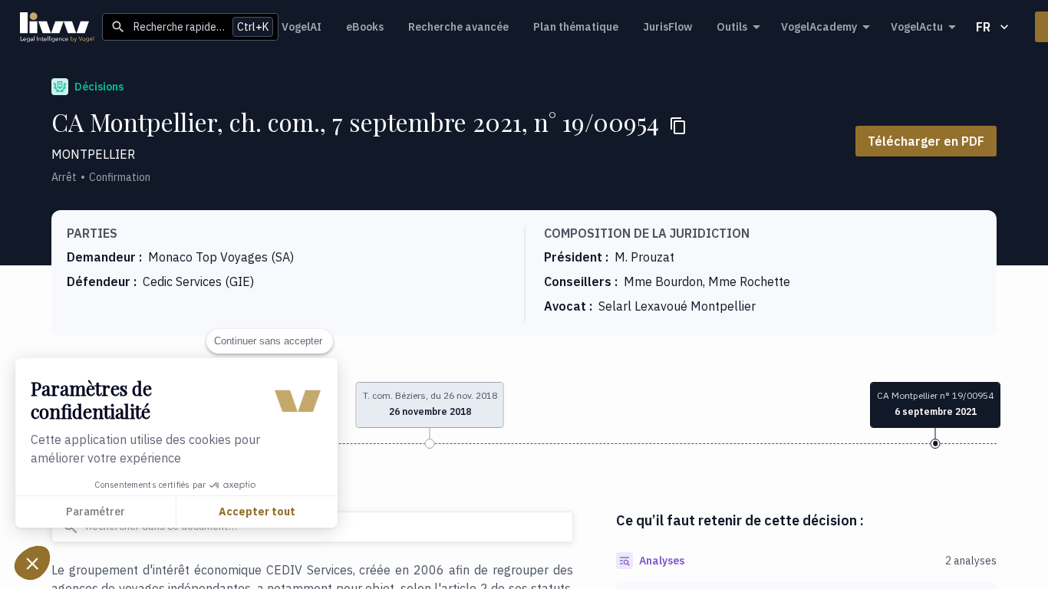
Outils (732, 27)
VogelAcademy (819, 27)
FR (983, 27)
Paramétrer (95, 511)
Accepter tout (257, 511)
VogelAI (301, 27)
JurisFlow (667, 27)
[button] (32, 563)
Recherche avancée (458, 27)
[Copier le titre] (678, 126)
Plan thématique (575, 27)
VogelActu (917, 27)
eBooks (365, 27)
